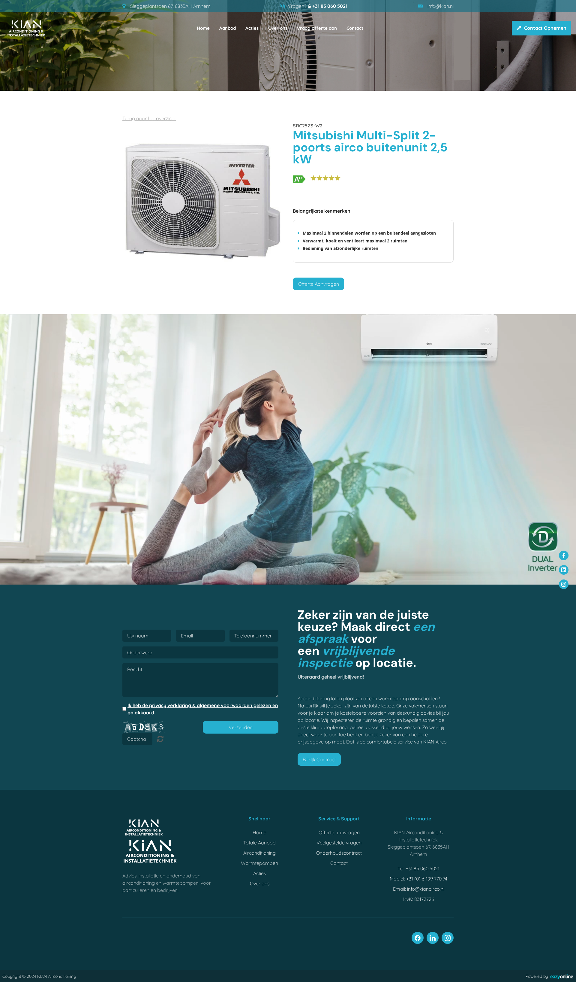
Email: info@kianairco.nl (418, 889)
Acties (252, 28)
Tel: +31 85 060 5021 (419, 868)
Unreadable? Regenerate (160, 738)
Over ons (277, 28)
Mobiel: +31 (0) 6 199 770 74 (418, 879)
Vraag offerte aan (317, 28)
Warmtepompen (259, 863)
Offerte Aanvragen (318, 284)
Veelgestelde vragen (339, 843)
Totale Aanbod (259, 843)
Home (203, 28)
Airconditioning (259, 853)
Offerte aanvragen (339, 832)
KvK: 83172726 (418, 899)
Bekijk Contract (319, 759)
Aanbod (227, 28)
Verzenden (241, 727)
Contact (354, 28)
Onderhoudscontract (339, 853)
